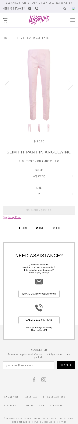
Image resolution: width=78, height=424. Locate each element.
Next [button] (68, 85)
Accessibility (67, 418)
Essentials (30, 396)
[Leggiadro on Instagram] (43, 380)
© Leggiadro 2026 (13, 418)
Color (39, 170)
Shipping (61, 422)
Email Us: (39, 293)
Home (6, 38)
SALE (41, 405)
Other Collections (54, 396)
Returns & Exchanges (43, 422)
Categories (9, 405)
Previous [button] (9, 85)
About (37, 418)
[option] (39, 85)
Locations (28, 405)
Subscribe (56, 405)
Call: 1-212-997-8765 (39, 320)
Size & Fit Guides (21, 422)
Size (39, 187)
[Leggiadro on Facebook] (34, 380)
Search (28, 418)
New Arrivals (11, 396)
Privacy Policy (50, 418)
